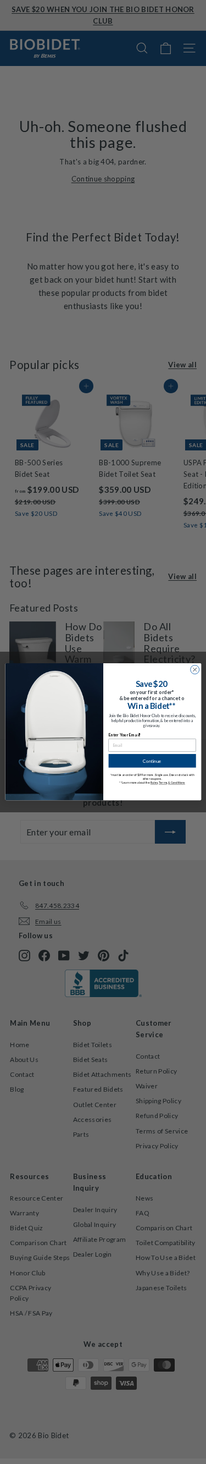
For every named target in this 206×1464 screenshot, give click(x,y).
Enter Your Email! (124, 735)
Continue (152, 761)
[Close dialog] (194, 669)
